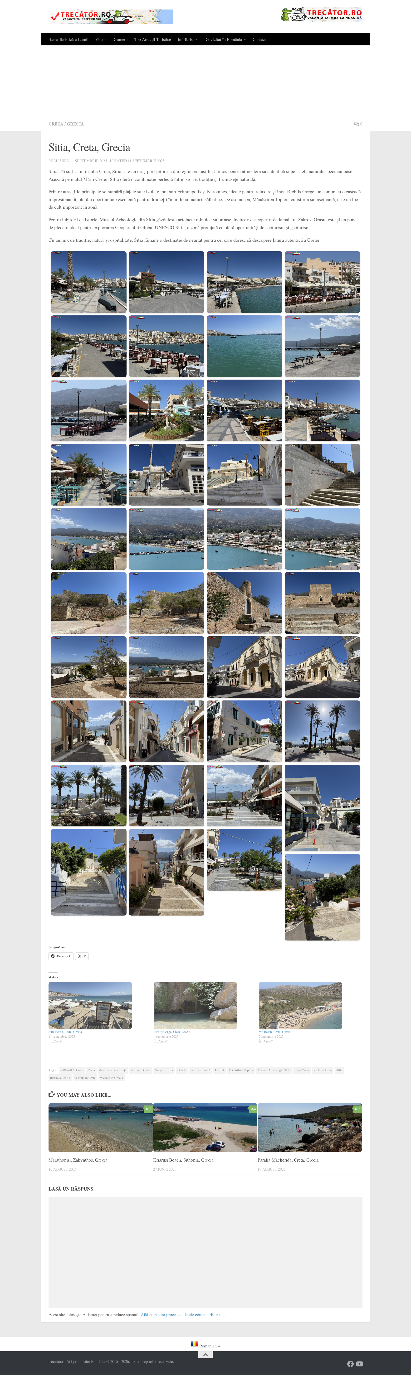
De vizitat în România (223, 39)
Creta (56, 124)
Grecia (75, 124)
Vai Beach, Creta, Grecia (274, 1031)
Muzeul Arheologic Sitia (274, 1070)
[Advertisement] (205, 81)
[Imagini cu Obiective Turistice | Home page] (111, 17)
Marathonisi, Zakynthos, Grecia (78, 1160)
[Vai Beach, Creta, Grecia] (309, 1005)
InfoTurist (186, 39)
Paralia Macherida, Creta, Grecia (288, 1160)
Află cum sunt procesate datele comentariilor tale (183, 1314)
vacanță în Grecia (111, 1078)
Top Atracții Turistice (152, 39)
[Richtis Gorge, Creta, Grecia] (204, 1005)
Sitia (339, 1070)
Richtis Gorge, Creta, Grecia (172, 1031)
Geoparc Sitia (164, 1070)
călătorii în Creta (72, 1070)
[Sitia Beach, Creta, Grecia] (99, 1005)
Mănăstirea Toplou (241, 1070)
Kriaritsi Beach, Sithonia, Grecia (183, 1160)
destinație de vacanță (113, 1070)
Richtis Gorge (322, 1070)
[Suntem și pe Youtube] (359, 1364)
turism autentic (60, 1078)
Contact (259, 39)
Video (100, 39)
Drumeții (120, 39)
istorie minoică (200, 1070)
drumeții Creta (140, 1070)
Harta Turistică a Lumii (68, 39)
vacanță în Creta (85, 1078)
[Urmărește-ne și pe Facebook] (350, 1364)
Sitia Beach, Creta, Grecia (65, 1031)
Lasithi (219, 1070)
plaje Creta (302, 1070)
